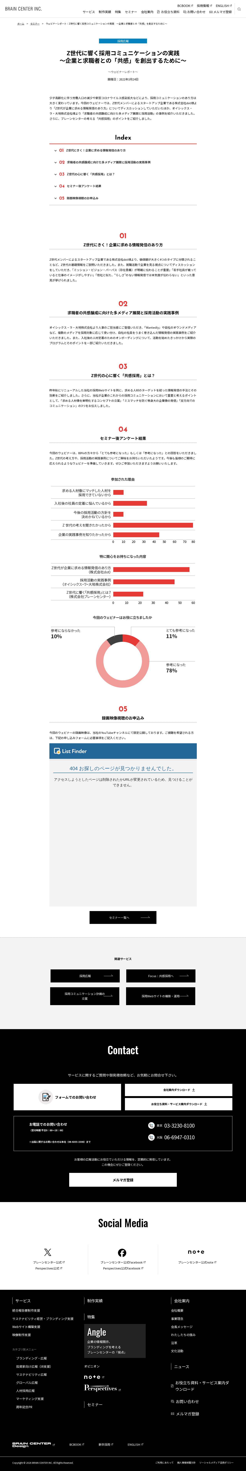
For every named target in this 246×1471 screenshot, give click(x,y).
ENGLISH (134, 1444)
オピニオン (92, 1366)
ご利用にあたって (164, 1462)
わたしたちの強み (183, 1334)
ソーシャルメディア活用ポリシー (216, 1462)
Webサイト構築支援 (26, 1326)
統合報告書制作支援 (26, 1310)
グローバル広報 (27, 1382)
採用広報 (85, 976)
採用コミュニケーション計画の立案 (85, 996)
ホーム (20, 23)
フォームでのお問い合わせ (75, 1097)
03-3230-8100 (179, 1125)
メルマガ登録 (123, 1179)
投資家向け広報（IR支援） (34, 1366)
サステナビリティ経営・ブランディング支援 (42, 1318)
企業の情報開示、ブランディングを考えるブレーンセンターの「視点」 (107, 1339)
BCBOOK (75, 1444)
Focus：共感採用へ (161, 976)
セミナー (35, 23)
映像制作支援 (21, 1334)
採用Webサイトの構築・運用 (161, 996)
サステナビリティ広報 (31, 1374)
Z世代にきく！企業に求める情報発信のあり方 (92, 150)
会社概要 (177, 1310)
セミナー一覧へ (119, 917)
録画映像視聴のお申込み (78, 198)
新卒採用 (104, 1444)
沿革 (174, 1342)
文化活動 (177, 1351)
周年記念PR (24, 1407)
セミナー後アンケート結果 (80, 186)
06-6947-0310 (179, 1137)
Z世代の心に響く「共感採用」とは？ (87, 174)
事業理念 (177, 1318)
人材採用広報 (25, 1390)
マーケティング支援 (30, 1398)
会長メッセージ (182, 1326)
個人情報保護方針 (186, 1462)
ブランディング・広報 (31, 1358)
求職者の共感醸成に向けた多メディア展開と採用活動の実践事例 (104, 162)
